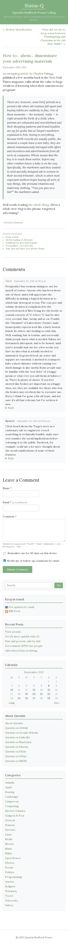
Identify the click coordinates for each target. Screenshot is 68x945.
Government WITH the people (23, 646)
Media (8, 839)
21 (41, 694)
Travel (9, 895)
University (11, 900)
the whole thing (38, 205)
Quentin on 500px (16, 756)
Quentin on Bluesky (16, 746)
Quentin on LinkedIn (17, 737)
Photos (9, 862)
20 (34, 694)
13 (34, 689)
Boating (10, 792)
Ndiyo (8, 853)
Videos (9, 905)
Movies (9, 844)
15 (49, 689)
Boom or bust (12, 237)
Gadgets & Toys (14, 815)
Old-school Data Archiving (21, 650)
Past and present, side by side (23, 641)
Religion (10, 886)
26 (26, 698)
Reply (11, 407)
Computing (12, 806)
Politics (9, 872)
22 (48, 694)
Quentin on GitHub (16, 728)
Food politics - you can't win (19, 245)
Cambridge (11, 796)
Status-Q (34, 6)
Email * (15, 502)
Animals (9, 782)
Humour (10, 825)
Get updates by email (21, 607)
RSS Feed (14, 611)
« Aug (11, 702)
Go (58, 585)
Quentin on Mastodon (18, 742)
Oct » (57, 702)
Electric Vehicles (15, 811)
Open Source (13, 858)
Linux (8, 834)
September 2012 (34, 672)
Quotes (9, 881)
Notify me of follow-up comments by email (32, 560)
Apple (8, 787)
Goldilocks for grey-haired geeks (21, 243)
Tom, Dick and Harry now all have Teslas (25, 248)
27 (34, 698)
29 (48, 698)
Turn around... (13, 631)
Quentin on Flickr (15, 751)
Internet (10, 829)
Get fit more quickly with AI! (22, 636)
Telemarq (11, 891)
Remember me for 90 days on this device (32, 553)
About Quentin (14, 723)
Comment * (10, 516)
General (18, 222)
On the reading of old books (19, 240)
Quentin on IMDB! (16, 761)
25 (19, 698)
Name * (7, 488)
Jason (8, 281)
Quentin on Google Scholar (21, 732)
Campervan (12, 801)
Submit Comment (17, 569)
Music (8, 848)
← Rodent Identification (17, 29)
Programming (13, 877)
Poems (9, 867)
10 (11, 689)
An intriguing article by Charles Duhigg (28, 73)
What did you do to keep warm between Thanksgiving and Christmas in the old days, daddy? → (52, 36)
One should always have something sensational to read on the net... (34, 18)
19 (26, 694)
